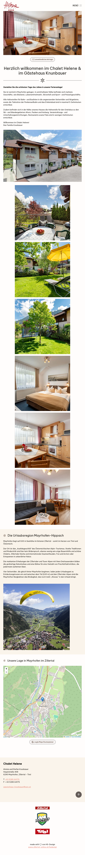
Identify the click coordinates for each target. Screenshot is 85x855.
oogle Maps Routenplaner (44, 742)
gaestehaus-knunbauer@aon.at (17, 787)
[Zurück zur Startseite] (11, 5)
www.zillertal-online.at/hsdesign (42, 847)
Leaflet (67, 737)
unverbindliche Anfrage (44, 59)
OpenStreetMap (76, 737)
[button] (77, 5)
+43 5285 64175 (12, 779)
